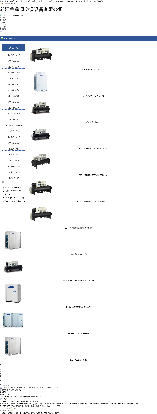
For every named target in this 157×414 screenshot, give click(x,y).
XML (8, 410)
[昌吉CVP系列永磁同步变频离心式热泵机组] (40, 161)
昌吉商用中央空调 (13, 55)
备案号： (13, 410)
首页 (10, 38)
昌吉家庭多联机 (14, 160)
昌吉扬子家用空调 (13, 166)
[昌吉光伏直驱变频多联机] (13, 240)
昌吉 (19, 406)
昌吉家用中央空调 (13, 137)
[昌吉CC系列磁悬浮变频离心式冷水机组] (40, 214)
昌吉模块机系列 (14, 90)
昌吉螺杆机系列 (14, 84)
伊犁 (48, 406)
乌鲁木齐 (14, 406)
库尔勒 (24, 406)
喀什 (28, 406)
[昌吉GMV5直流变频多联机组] (13, 319)
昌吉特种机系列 (14, 108)
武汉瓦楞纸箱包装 (46, 387)
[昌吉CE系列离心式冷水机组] (40, 55)
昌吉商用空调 (14, 178)
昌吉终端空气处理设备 (14, 125)
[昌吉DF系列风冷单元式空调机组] (40, 82)
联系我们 (3, 29)
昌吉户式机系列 (14, 96)
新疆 (32, 406)
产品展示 (3, 22)
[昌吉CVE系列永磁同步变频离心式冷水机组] (40, 187)
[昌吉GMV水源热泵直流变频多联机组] (13, 293)
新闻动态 (3, 27)
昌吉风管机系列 (14, 102)
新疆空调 (58, 387)
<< (1, 362)
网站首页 (3, 17)
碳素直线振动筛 (32, 387)
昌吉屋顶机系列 (14, 119)
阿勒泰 (36, 406)
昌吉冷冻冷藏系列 (13, 113)
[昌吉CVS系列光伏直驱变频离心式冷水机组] (40, 134)
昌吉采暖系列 (14, 131)
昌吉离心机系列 (14, 67)
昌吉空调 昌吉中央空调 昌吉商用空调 (44, 1)
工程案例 (3, 24)
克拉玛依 (43, 406)
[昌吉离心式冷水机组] (40, 108)
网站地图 (3, 410)
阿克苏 (58, 406)
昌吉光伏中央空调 (13, 72)
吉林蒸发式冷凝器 (8, 387)
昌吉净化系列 (14, 149)
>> (1, 383)
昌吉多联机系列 (14, 78)
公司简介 (3, 20)
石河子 (52, 406)
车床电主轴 (21, 387)
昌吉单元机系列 (14, 61)
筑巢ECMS (12, 408)
